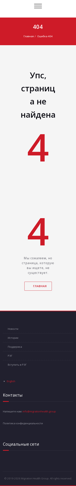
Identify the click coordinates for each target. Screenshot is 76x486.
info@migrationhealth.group (39, 411)
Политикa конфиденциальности (23, 423)
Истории (13, 338)
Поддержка (15, 346)
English (11, 381)
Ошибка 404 (45, 36)
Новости (13, 329)
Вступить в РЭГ (17, 364)
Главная (29, 36)
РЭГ (10, 355)
